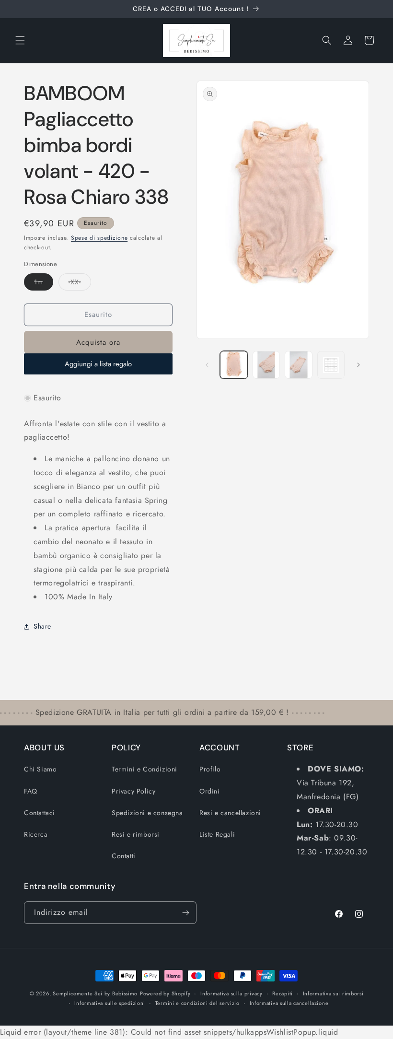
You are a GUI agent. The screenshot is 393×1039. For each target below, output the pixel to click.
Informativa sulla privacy (231, 993)
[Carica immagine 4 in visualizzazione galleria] (331, 365)
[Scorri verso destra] (358, 364)
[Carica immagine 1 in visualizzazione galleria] (234, 365)
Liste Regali (217, 834)
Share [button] (42, 626)
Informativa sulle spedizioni (109, 1003)
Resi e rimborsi (136, 834)
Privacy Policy (133, 791)
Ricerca (35, 834)
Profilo (209, 769)
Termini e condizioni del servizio (197, 1003)
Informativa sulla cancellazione (289, 1003)
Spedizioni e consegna (147, 812)
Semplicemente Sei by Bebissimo (95, 993)
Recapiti (282, 993)
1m (43, 284)
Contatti (124, 856)
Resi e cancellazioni (230, 812)
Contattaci (39, 812)
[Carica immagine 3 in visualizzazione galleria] (298, 365)
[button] (20, 40)
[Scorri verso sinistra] (207, 364)
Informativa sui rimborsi (333, 993)
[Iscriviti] (185, 912)
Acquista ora (98, 342)
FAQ (30, 791)
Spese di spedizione (99, 237)
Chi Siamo (40, 769)
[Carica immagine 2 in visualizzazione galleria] (266, 365)
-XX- (80, 284)
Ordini (209, 791)
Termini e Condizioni (144, 769)
